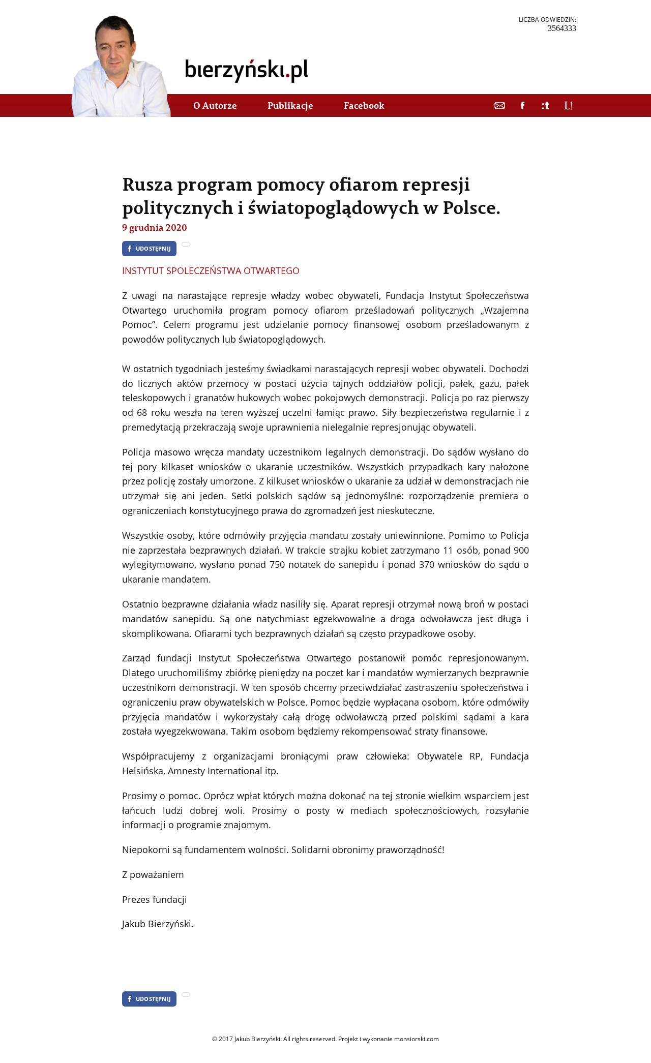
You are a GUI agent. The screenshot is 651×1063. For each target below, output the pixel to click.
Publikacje (290, 105)
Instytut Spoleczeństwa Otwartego (211, 270)
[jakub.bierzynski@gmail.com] (499, 105)
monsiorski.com (416, 1039)
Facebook (364, 105)
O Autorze (215, 105)
